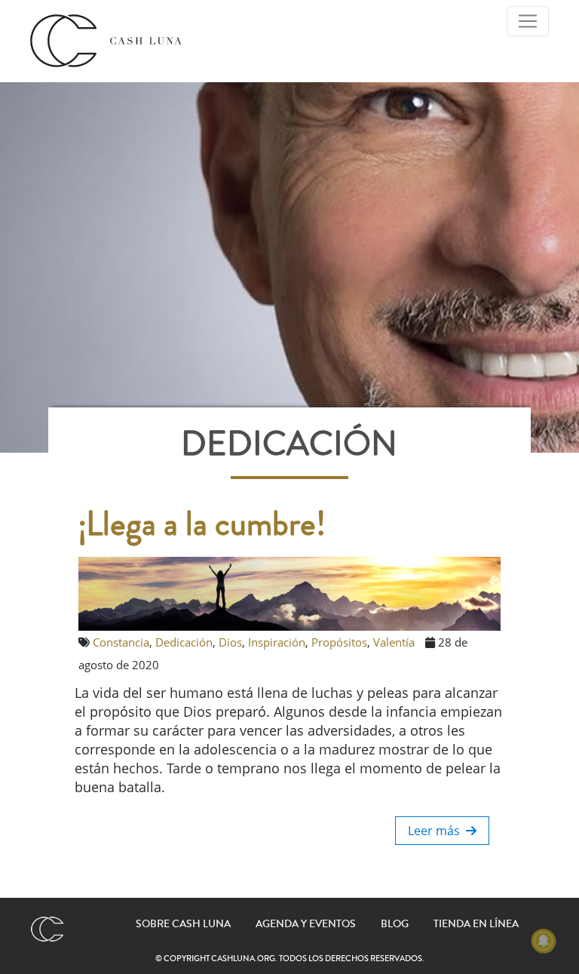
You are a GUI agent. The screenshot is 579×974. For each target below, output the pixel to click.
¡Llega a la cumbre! (202, 524)
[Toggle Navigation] (528, 21)
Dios (230, 642)
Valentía (394, 642)
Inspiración (276, 642)
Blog (395, 924)
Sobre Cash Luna (183, 924)
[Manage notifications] (544, 941)
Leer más (437, 830)
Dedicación (184, 642)
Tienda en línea (476, 924)
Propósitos (339, 642)
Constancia (121, 642)
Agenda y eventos (306, 924)
